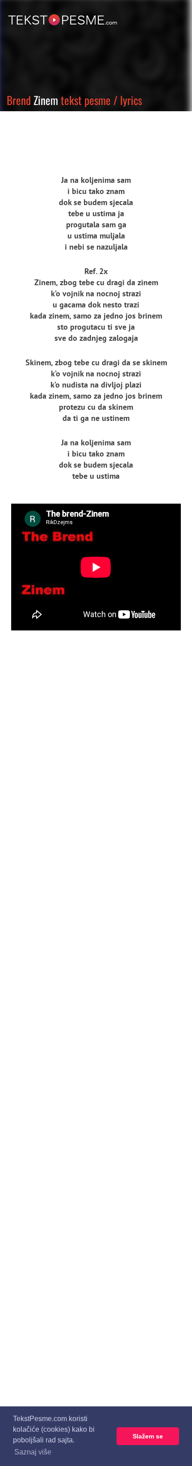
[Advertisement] (82, 135)
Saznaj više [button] (32, 1452)
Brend (19, 100)
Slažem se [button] (148, 1436)
